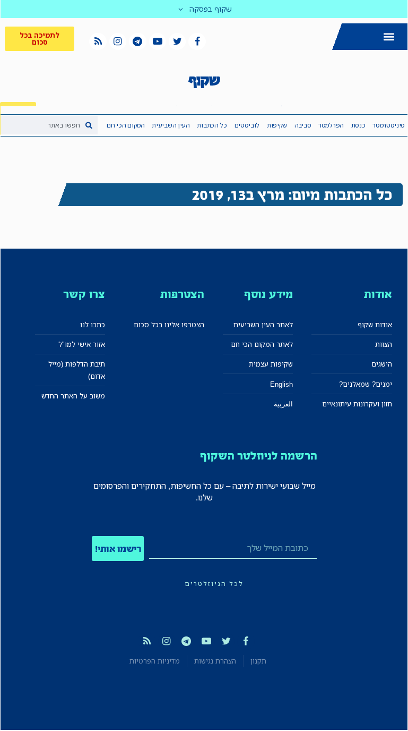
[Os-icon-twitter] (177, 41)
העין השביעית (170, 125)
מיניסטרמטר (388, 125)
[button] (388, 36)
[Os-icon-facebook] (196, 41)
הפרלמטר (331, 125)
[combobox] (49, 125)
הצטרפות (182, 294)
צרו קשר (84, 294)
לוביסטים (247, 125)
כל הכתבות (212, 125)
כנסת (358, 125)
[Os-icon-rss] (97, 41)
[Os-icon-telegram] (137, 41)
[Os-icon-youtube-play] (157, 41)
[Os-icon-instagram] (117, 41)
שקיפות (277, 125)
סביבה (302, 125)
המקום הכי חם (125, 125)
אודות (378, 294)
